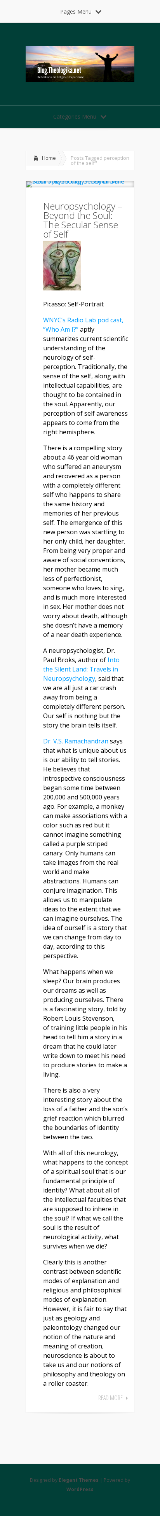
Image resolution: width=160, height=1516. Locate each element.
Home (49, 157)
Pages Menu (76, 11)
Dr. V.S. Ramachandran (75, 741)
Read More (110, 1398)
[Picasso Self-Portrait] (62, 288)
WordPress (80, 1489)
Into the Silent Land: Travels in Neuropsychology (81, 669)
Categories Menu (74, 116)
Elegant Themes (79, 1480)
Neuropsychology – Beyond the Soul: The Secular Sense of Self (82, 219)
